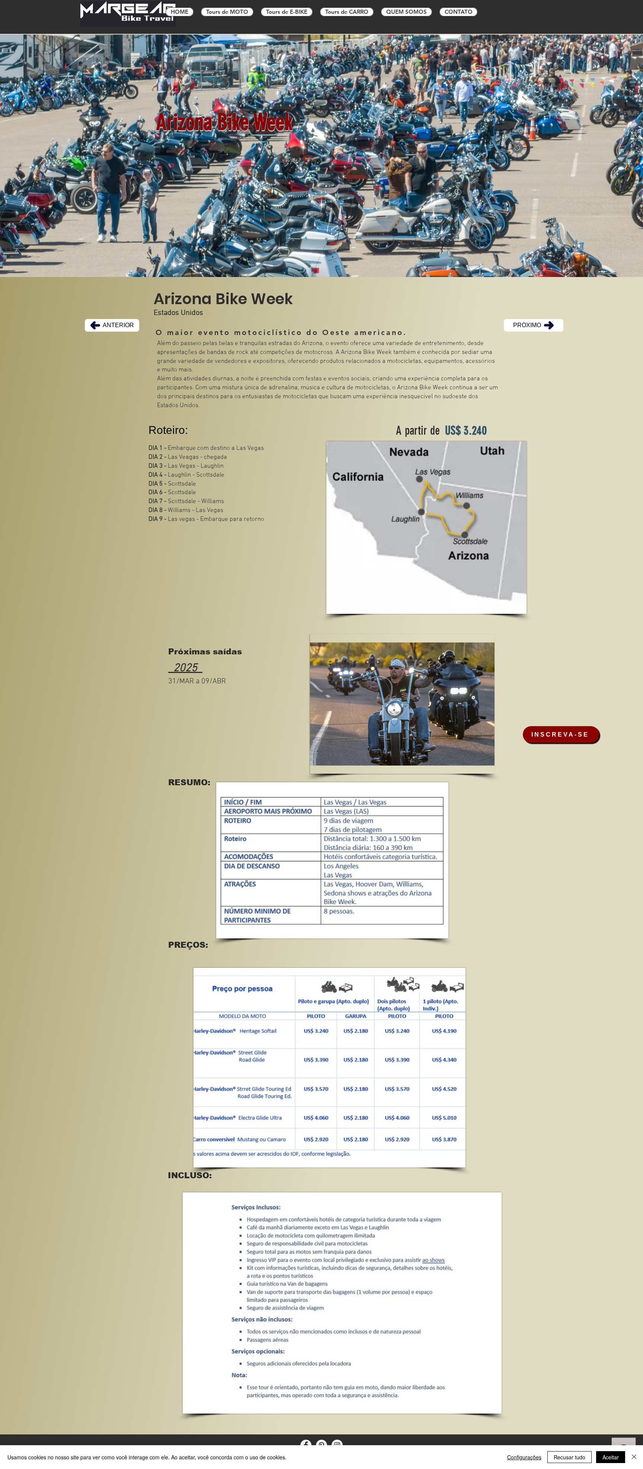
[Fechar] (634, 1457)
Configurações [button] (524, 1457)
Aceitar (610, 1457)
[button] (402, 704)
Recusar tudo (569, 1457)
